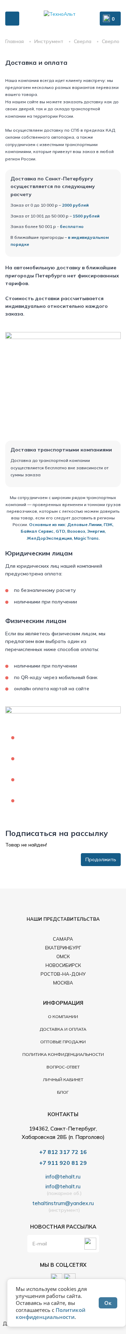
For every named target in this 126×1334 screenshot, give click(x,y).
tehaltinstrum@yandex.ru (63, 1203)
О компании (63, 1016)
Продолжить (100, 859)
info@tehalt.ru (63, 1177)
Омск (63, 956)
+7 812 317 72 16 (63, 1151)
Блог (63, 1092)
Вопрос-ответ (63, 1067)
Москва (63, 983)
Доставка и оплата (63, 1029)
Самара (63, 939)
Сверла (82, 41)
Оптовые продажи (63, 1041)
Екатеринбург (63, 948)
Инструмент (48, 41)
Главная (14, 41)
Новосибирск (63, 965)
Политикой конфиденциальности (50, 1313)
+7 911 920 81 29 (63, 1162)
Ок (108, 1302)
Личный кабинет (63, 1079)
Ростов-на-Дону (63, 974)
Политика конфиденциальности (63, 1054)
